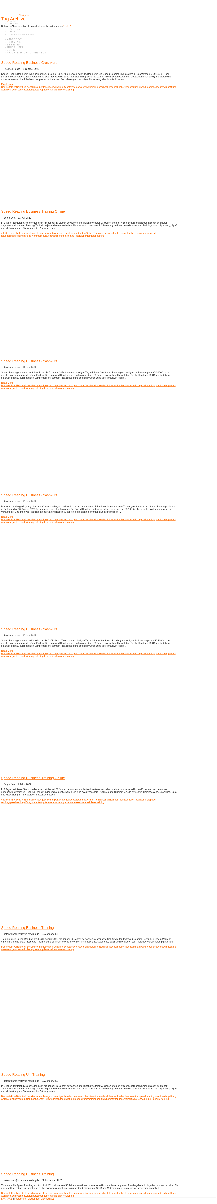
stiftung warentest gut (35, 236)
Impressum (20, 1198)
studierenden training (98, 1099)
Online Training (94, 233)
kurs (34, 87)
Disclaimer (33, 1198)
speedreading (161, 87)
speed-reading (146, 87)
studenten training (58, 1099)
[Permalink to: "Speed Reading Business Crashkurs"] (21, 56)
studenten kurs (41, 1099)
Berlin (4, 87)
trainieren (61, 89)
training (70, 89)
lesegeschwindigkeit (54, 87)
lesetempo (70, 87)
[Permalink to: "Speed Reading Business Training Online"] (89, 205)
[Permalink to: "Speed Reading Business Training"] (89, 921)
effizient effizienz (23, 87)
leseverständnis (84, 87)
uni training (163, 1099)
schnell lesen (108, 87)
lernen (40, 87)
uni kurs (153, 1099)
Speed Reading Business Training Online (33, 211)
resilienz (96, 87)
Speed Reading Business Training (27, 928)
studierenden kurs (77, 1099)
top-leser (44, 89)
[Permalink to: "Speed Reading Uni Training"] (89, 1068)
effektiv (11, 87)
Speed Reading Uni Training (23, 1075)
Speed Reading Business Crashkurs (29, 63)
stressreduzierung (24, 89)
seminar (135, 87)
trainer (52, 89)
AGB (10, 1198)
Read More (7, 84)
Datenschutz (47, 1198)
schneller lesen (123, 87)
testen (37, 89)
